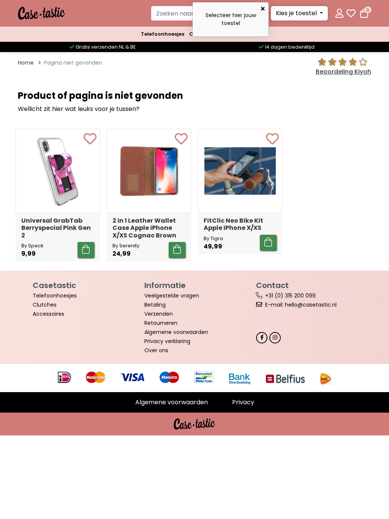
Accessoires (48, 314)
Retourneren (160, 323)
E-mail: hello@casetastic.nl (301, 305)
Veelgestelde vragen (171, 295)
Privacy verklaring (167, 341)
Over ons (156, 350)
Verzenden (158, 314)
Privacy (243, 402)
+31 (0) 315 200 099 (290, 295)
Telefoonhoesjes (162, 34)
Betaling (155, 305)
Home (26, 62)
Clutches (45, 305)
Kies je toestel (297, 13)
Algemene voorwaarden (176, 332)
